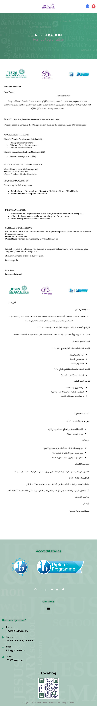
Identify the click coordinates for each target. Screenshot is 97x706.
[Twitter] (40, 589)
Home (37, 39)
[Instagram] (57, 589)
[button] (48, 608)
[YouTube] (51, 589)
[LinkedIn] (46, 589)
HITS (74, 702)
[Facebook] (35, 589)
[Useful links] (62, 589)
